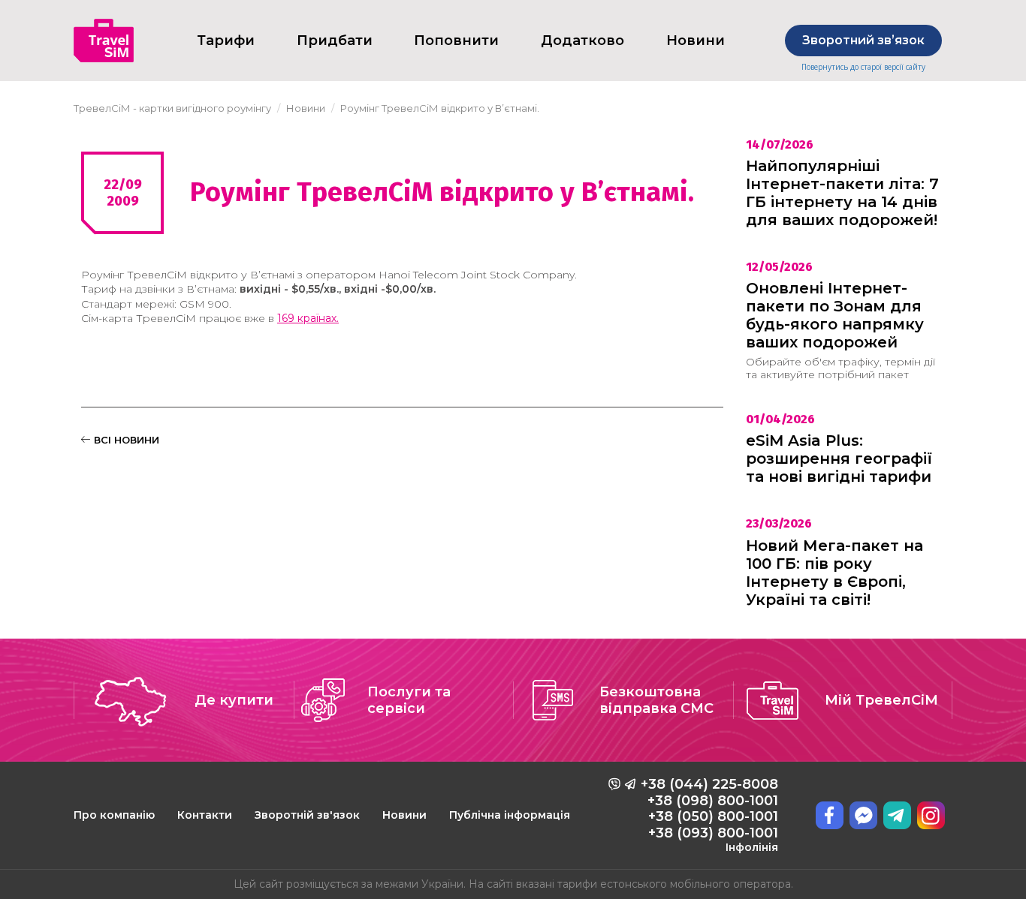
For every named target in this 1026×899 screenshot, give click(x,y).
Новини (404, 815)
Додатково (582, 40)
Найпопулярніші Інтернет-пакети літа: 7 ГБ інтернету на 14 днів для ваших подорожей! (842, 193)
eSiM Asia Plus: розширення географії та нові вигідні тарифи (839, 458)
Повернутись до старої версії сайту (863, 67)
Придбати (335, 40)
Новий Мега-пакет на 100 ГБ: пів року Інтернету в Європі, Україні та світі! (834, 573)
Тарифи (226, 40)
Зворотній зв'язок (307, 815)
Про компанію (114, 815)
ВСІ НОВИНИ (125, 440)
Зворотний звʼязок (863, 40)
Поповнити (456, 40)
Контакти (204, 815)
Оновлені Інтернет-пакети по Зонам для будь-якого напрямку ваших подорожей (835, 315)
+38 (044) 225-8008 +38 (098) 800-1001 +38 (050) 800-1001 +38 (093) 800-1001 (709, 815)
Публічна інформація (509, 815)
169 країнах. (308, 318)
